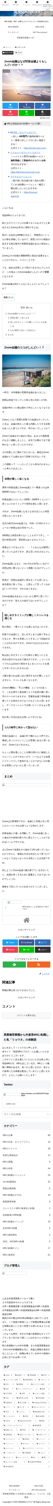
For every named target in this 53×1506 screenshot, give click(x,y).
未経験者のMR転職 (26, 1215)
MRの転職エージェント (26, 1175)
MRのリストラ (26, 1148)
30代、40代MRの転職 (26, 1241)
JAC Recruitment (38, 1490)
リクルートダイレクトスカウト (25, 152)
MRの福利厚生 (26, 1235)
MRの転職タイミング (26, 1221)
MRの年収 (26, 1168)
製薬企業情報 (26, 1188)
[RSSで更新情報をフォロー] (38, 964)
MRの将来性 (26, 1255)
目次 (23, 307)
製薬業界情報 (26, 1201)
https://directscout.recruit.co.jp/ (25, 172)
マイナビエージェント (21, 176)
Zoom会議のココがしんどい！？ (22, 313)
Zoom (20, 53)
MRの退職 (26, 1162)
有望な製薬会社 (26, 1155)
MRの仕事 (9, 53)
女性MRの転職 (26, 1228)
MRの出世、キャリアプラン (26, 1142)
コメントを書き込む (26, 1015)
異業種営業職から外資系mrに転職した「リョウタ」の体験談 (27, 1495)
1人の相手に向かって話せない (23, 330)
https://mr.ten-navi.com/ (35, 148)
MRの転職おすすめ (26, 1195)
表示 (11, 297)
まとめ (10, 335)
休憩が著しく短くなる (19, 318)
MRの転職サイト (26, 1248)
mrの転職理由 (26, 1182)
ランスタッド (14, 1490)
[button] (48, 1114)
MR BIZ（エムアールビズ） (23, 132)
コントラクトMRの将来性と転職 (26, 1208)
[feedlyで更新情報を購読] (14, 964)
